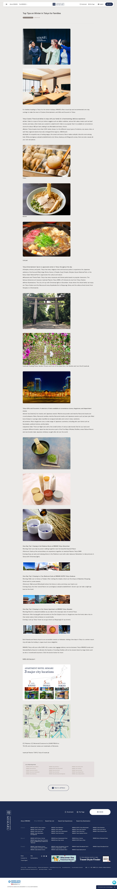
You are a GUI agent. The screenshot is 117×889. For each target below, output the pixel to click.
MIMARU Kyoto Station (77, 838)
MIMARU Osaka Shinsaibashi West (59, 849)
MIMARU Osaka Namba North (79, 849)
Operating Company (43, 869)
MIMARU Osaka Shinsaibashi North (80, 846)
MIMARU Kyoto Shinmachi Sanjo (100, 838)
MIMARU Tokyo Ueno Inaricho (32, 770)
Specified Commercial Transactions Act (29, 869)
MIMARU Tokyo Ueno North (54, 770)
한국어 (97, 867)
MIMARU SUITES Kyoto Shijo (78, 840)
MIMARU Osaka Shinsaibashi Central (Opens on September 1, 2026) (59, 847)
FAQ (32, 856)
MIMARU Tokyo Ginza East (54, 772)
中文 (91, 867)
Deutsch (101, 867)
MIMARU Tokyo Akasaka (76, 768)
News (22, 856)
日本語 (94, 867)
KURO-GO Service (28, 659)
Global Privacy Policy (32, 867)
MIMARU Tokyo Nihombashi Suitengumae (57, 773)
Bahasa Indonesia (106, 867)
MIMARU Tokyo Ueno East (77, 770)
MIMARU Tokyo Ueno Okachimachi (32, 772)
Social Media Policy (66, 867)
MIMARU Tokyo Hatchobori (31, 773)
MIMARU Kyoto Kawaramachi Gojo (59, 838)
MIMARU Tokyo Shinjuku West (77, 772)
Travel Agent (24, 860)
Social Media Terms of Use (55, 867)
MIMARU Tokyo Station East (77, 766)
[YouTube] (46, 856)
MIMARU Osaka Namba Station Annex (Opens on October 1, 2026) (39, 847)
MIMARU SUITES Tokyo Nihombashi (56, 768)
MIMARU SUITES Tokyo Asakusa (32, 766)
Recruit (50, 869)
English (88, 867)
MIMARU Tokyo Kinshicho (31, 768)
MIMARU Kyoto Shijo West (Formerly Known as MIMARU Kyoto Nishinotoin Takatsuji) (39, 841)
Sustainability (34, 858)
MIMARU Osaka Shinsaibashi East (101, 846)
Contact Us (24, 858)
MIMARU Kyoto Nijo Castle (57, 840)
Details (110, 887)
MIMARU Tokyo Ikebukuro (54, 766)
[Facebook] (44, 856)
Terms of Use (23, 867)
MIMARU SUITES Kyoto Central (38, 838)
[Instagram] (42, 856)
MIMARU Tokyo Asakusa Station (78, 773)
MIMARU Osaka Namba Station (38, 849)
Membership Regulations (43, 867)
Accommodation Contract (77, 867)
